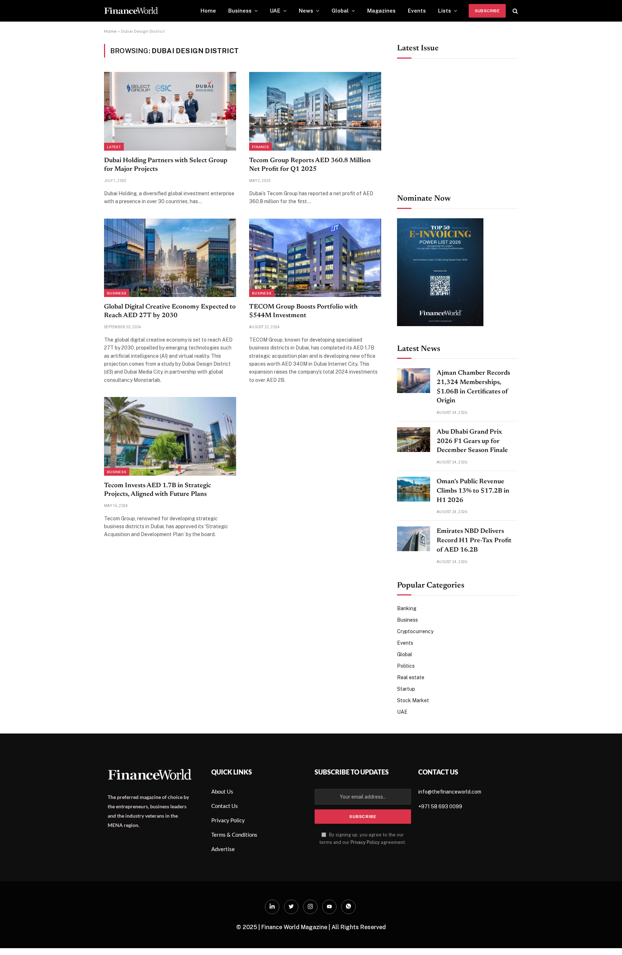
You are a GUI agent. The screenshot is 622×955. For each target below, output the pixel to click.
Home (208, 11)
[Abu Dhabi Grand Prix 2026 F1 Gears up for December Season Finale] (413, 439)
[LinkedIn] (272, 907)
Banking (406, 608)
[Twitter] (291, 907)
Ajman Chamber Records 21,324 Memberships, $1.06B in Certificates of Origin (473, 387)
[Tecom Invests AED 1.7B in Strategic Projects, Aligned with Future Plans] (170, 436)
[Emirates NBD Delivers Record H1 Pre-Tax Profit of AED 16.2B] (413, 538)
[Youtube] (329, 907)
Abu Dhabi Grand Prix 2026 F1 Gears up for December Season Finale (472, 441)
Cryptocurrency (415, 631)
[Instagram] (310, 907)
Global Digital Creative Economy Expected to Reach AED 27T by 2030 (170, 311)
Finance (260, 147)
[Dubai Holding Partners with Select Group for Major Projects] (170, 111)
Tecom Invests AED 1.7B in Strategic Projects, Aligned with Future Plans (157, 490)
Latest (114, 147)
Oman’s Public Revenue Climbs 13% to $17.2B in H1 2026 (473, 491)
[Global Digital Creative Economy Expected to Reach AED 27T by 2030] (170, 258)
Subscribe (487, 10)
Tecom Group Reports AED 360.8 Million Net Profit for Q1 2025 (310, 165)
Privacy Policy (365, 842)
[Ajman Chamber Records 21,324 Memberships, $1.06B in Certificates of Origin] (413, 380)
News (306, 11)
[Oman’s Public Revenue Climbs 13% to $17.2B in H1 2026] (413, 489)
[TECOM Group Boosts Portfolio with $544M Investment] (315, 258)
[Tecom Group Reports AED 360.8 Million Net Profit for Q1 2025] (315, 111)
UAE (275, 11)
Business (240, 11)
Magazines (381, 11)
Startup (406, 689)
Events (417, 11)
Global (340, 11)
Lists (444, 11)
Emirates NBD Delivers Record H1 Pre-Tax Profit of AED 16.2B (474, 540)
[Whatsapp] (348, 907)
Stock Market (413, 700)
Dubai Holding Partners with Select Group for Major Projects (165, 165)
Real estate (410, 677)
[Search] (514, 11)
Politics (406, 666)
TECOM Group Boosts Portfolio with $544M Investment (303, 311)
